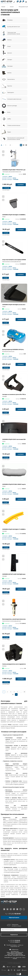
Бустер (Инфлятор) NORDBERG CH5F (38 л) (13, 349)
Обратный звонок (14, 917)
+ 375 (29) (14, 914)
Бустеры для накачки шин (8, 351)
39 (24, 692)
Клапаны (4, 666)
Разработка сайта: (11, 974)
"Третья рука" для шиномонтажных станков (12, 171)
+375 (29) (15, 940)
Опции (3, 216)
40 (12, 694)
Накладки (4, 396)
